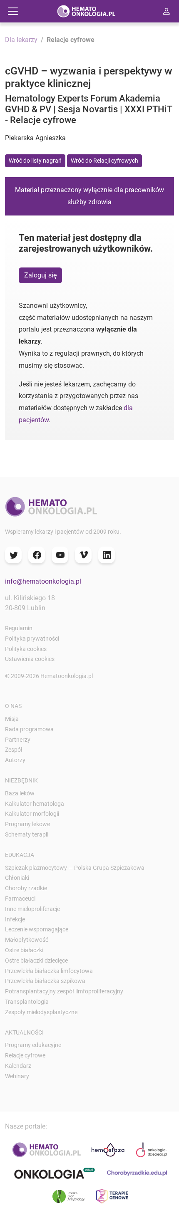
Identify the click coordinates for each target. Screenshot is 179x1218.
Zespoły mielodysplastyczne (41, 1012)
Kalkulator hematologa (34, 803)
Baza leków (20, 793)
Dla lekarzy (21, 40)
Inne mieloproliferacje (32, 909)
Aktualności (24, 1032)
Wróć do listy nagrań (35, 160)
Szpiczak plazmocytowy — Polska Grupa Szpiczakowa (74, 867)
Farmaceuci (20, 898)
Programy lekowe (27, 824)
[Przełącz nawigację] (13, 11)
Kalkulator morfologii (32, 813)
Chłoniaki (17, 877)
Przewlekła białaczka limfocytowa (49, 971)
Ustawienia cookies (30, 659)
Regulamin (18, 628)
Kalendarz (18, 1065)
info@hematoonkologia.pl (43, 581)
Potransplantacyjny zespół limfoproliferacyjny (64, 991)
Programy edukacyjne (33, 1045)
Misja (12, 718)
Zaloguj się (40, 275)
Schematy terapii (26, 834)
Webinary (17, 1076)
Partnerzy (17, 739)
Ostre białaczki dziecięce (36, 960)
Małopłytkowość (26, 939)
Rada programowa (29, 729)
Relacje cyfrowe (25, 1055)
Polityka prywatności (32, 638)
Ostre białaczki (24, 950)
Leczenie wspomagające (36, 929)
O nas (13, 706)
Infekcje (15, 919)
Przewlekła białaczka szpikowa (45, 981)
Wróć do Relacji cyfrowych (104, 160)
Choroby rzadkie (26, 888)
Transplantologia (27, 1001)
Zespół (13, 749)
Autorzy (15, 760)
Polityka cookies (26, 649)
